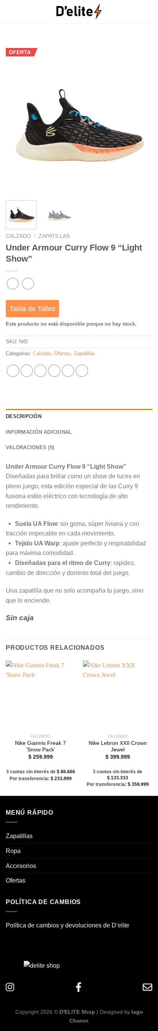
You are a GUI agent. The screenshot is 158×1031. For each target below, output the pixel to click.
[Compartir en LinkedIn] (82, 370)
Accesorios (21, 866)
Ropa (13, 851)
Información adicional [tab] (39, 432)
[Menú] (15, 11)
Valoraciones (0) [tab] (30, 447)
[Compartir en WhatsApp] (13, 370)
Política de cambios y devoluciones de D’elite (67, 925)
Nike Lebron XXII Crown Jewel (118, 746)
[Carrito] (141, 11)
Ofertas (62, 353)
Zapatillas (54, 236)
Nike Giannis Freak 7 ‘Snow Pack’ (40, 746)
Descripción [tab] (23, 416)
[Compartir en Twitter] (40, 370)
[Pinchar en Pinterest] (68, 370)
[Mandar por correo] (54, 370)
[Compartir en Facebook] (26, 370)
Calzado (18, 236)
